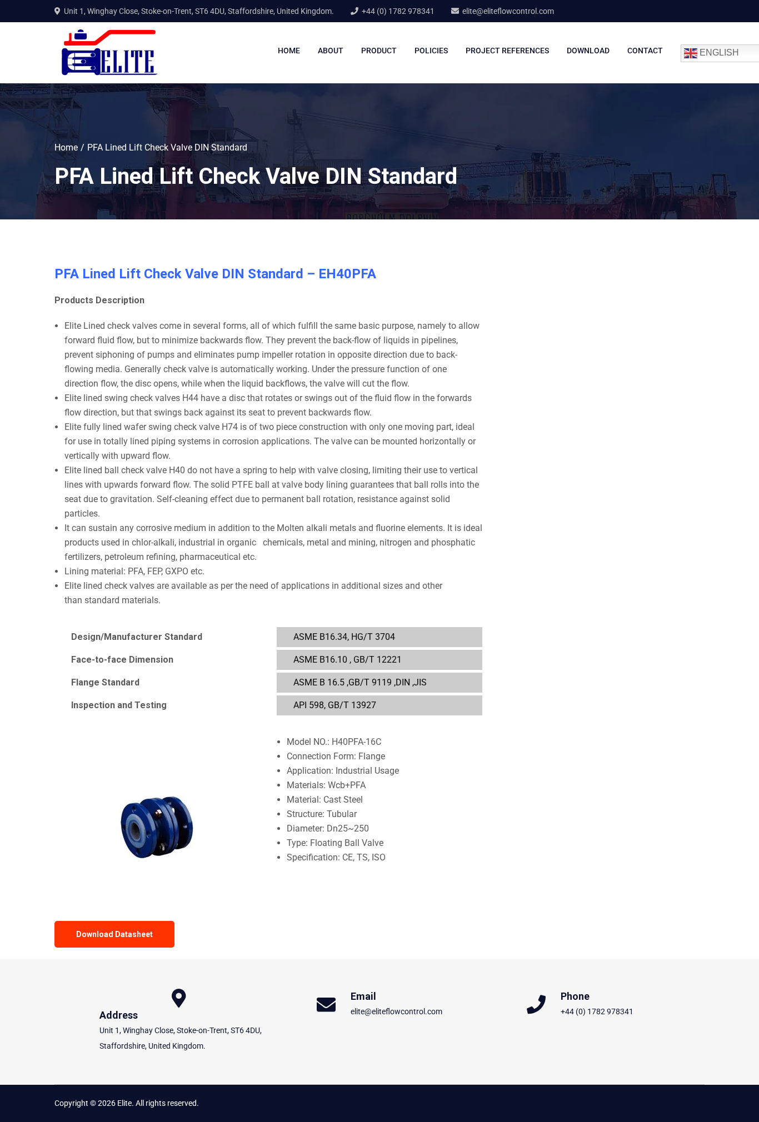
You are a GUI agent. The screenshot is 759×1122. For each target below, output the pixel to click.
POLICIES (431, 50)
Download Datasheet (114, 934)
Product (379, 50)
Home (289, 50)
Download (588, 50)
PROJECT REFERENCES (507, 50)
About (330, 50)
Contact (645, 50)
